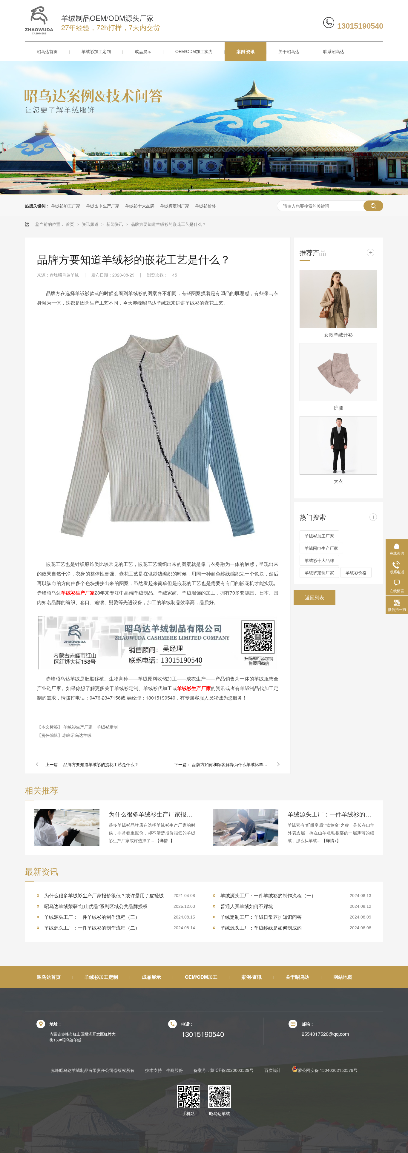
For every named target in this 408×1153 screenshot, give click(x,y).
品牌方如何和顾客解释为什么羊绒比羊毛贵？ (231, 764)
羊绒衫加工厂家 (65, 206)
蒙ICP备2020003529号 (232, 1070)
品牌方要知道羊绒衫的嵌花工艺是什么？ (168, 224)
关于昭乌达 (288, 51)
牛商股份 (174, 1070)
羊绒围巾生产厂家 (102, 206)
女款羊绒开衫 (338, 334)
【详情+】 (164, 840)
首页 (70, 224)
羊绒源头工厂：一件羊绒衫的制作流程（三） (331, 814)
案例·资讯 (245, 51)
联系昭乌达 (333, 51)
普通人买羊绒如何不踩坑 (246, 906)
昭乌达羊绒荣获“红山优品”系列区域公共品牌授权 (96, 906)
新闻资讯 (115, 224)
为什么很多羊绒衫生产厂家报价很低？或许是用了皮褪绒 (152, 814)
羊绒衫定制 (107, 727)
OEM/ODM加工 (201, 976)
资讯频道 (91, 224)
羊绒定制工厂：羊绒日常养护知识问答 (261, 916)
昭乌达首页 (47, 51)
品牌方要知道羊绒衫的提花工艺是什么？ (101, 764)
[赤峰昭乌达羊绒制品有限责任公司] (39, 33)
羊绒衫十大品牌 (139, 206)
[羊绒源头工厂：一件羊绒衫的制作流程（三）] (245, 827)
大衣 (338, 481)
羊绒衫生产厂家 (78, 727)
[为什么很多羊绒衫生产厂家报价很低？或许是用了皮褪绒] (66, 827)
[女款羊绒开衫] (338, 299)
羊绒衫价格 (205, 206)
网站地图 (342, 976)
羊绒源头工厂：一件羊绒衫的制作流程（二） (92, 927)
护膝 (338, 407)
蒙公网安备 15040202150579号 (328, 1070)
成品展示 (143, 51)
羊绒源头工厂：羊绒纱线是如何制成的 (261, 927)
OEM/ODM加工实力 (194, 51)
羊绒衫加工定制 (96, 51)
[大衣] (338, 445)
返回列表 (314, 597)
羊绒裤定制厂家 (174, 206)
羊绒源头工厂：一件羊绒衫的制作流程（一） (268, 895)
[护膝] (338, 372)
